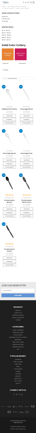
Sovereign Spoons (9, 153)
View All (18, 383)
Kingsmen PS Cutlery (9, 109)
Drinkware (18, 339)
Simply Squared (18, 362)
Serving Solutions (18, 344)
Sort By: (5, 78)
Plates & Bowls (18, 335)
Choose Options (9, 123)
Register (21, 317)
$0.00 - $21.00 (6, 30)
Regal (18, 366)
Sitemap (18, 320)
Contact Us (18, 313)
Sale (18, 349)
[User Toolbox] (26, 2)
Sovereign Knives (26, 109)
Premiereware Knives (9, 250)
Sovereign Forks (26, 153)
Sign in (14, 317)
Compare (9, 119)
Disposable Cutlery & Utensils (18, 337)
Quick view (9, 116)
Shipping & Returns (18, 315)
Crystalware (18, 369)
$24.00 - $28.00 (6, 35)
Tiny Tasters (18, 381)
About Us (18, 310)
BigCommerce (21, 426)
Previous (3, 431)
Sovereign (5, 21)
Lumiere (18, 371)
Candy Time (18, 364)
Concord (18, 374)
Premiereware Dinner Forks (26, 201)
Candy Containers (18, 330)
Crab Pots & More (18, 332)
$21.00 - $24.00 (6, 33)
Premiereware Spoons (9, 201)
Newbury (18, 376)
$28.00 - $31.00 (6, 37)
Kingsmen (5, 16)
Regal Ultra (18, 378)
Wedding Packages (18, 347)
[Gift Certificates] (28, 2)
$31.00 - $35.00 (6, 40)
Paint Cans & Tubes (18, 342)
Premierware (6, 19)
